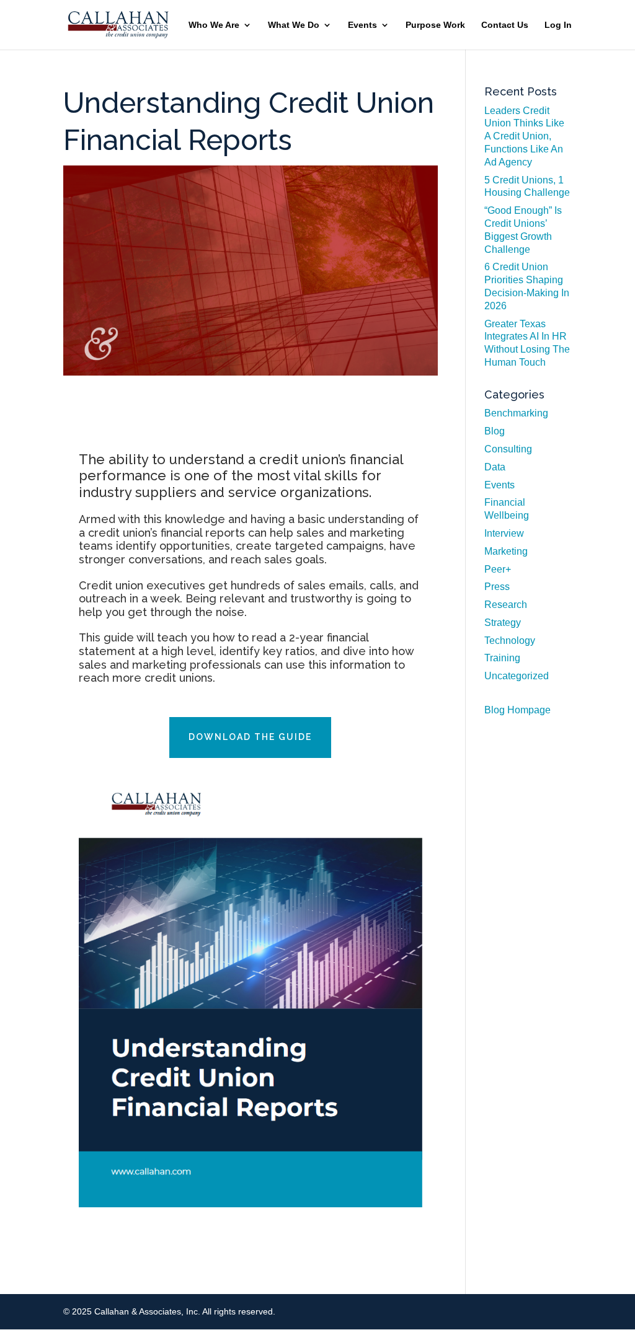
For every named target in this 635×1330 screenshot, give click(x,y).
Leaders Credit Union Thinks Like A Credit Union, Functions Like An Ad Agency (524, 136)
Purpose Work (435, 25)
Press (497, 586)
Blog (494, 431)
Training (502, 658)
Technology (509, 640)
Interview (504, 533)
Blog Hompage (517, 710)
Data (494, 467)
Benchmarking (516, 413)
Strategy (502, 622)
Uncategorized (516, 676)
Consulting (508, 449)
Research (505, 604)
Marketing (506, 551)
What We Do (293, 25)
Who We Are (214, 25)
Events (362, 25)
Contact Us (504, 25)
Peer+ (497, 569)
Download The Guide (250, 737)
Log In (558, 25)
